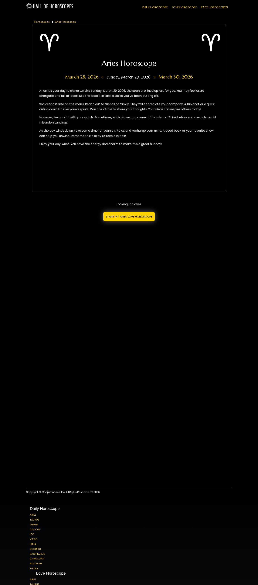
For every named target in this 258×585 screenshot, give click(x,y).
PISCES (34, 568)
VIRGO (34, 539)
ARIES (33, 515)
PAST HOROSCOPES (214, 7)
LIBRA (33, 544)
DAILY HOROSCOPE (155, 7)
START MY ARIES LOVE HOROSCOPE (129, 216)
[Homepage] (50, 8)
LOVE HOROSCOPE (184, 7)
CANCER (35, 529)
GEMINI (34, 524)
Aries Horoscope (65, 22)
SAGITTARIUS (37, 554)
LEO (32, 534)
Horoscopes (42, 22)
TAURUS (34, 519)
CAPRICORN (37, 558)
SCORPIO (35, 549)
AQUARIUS (36, 563)
